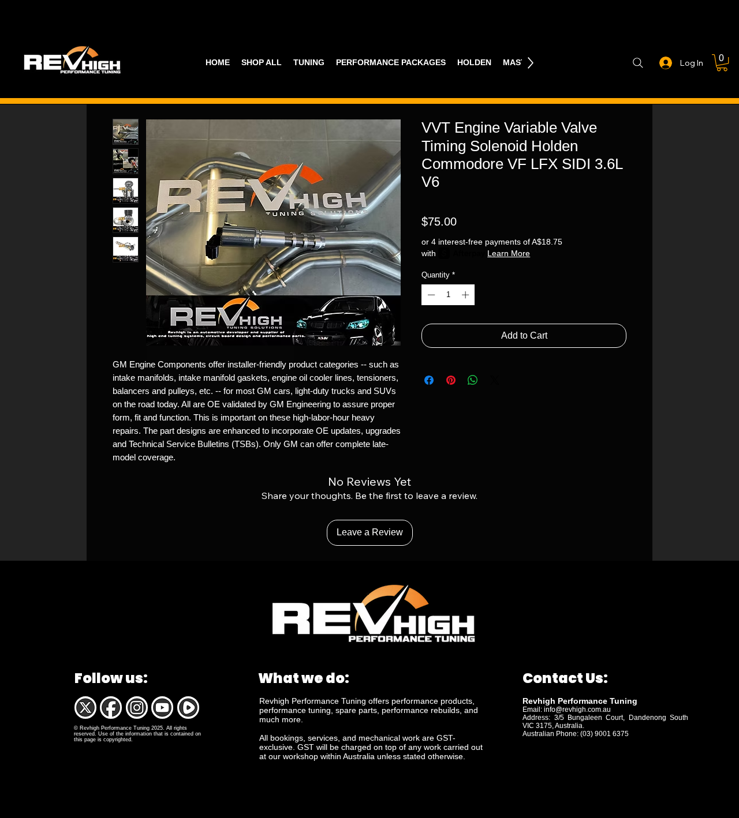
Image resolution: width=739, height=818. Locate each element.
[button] (722, 62)
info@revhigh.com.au (577, 710)
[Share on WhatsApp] (473, 380)
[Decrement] (430, 295)
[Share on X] (495, 380)
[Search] (638, 62)
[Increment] (466, 295)
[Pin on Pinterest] (451, 380)
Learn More (508, 253)
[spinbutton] (448, 295)
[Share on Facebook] (429, 380)
